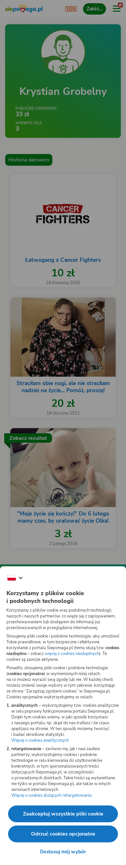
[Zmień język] (15, 577)
